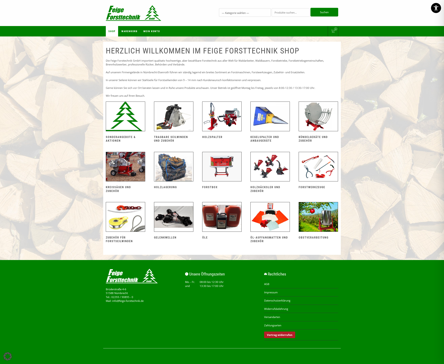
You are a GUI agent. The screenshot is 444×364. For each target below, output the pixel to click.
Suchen (324, 12)
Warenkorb (129, 31)
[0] (333, 32)
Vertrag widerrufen (279, 335)
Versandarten (272, 317)
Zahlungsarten (272, 325)
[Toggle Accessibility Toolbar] (436, 8)
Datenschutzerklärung (277, 300)
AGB (266, 284)
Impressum (271, 292)
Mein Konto (151, 31)
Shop (112, 31)
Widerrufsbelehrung (276, 309)
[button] (7, 356)
